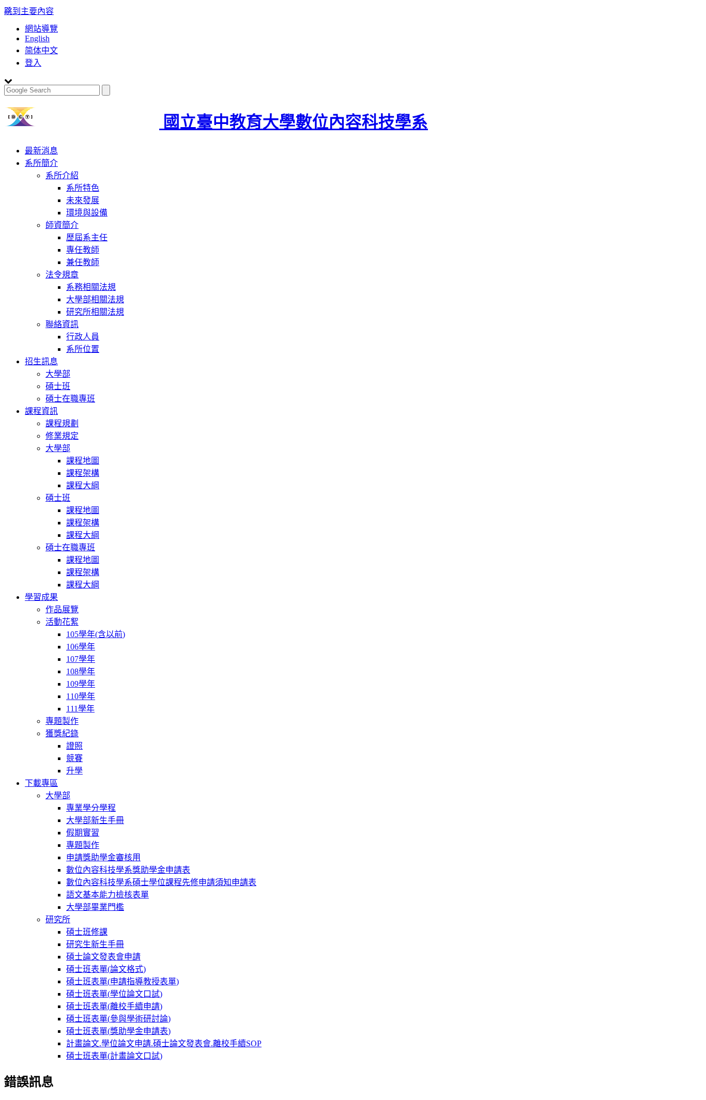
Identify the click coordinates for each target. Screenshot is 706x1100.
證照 (74, 745)
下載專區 (41, 783)
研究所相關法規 (95, 311)
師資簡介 (62, 225)
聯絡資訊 (62, 324)
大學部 (57, 373)
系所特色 (82, 187)
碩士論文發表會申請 (103, 956)
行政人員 (82, 336)
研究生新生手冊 (95, 944)
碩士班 (57, 386)
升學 (74, 770)
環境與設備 (87, 212)
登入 (33, 62)
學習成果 (41, 597)
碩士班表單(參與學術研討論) (118, 1018)
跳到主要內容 (29, 11)
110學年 (80, 696)
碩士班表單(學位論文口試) (114, 993)
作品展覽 (62, 609)
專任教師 (82, 249)
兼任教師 (82, 262)
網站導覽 (41, 28)
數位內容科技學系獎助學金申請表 (128, 869)
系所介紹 (62, 175)
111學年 (80, 708)
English (37, 38)
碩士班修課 (87, 931)
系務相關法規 (91, 287)
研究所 (57, 919)
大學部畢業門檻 (95, 907)
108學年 (80, 671)
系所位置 (82, 349)
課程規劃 (62, 423)
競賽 (74, 758)
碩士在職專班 (70, 398)
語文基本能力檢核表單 (107, 894)
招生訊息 (41, 361)
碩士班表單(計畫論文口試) (114, 1055)
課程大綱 (82, 485)
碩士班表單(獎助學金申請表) (118, 1031)
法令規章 (62, 274)
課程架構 (82, 473)
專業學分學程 (91, 807)
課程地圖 (82, 460)
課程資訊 (41, 411)
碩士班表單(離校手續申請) (114, 1006)
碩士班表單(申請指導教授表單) (122, 981)
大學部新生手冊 (95, 820)
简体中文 (41, 50)
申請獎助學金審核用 (103, 857)
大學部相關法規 (95, 299)
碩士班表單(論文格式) (106, 969)
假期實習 (82, 832)
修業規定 (62, 435)
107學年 (80, 659)
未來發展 (82, 200)
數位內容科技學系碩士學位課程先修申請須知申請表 (161, 882)
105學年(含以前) (95, 634)
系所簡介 (41, 163)
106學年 (80, 646)
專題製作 (62, 721)
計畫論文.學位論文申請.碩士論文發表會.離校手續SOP (164, 1043)
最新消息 (41, 150)
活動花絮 (62, 621)
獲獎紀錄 (62, 733)
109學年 (80, 683)
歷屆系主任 (87, 237)
